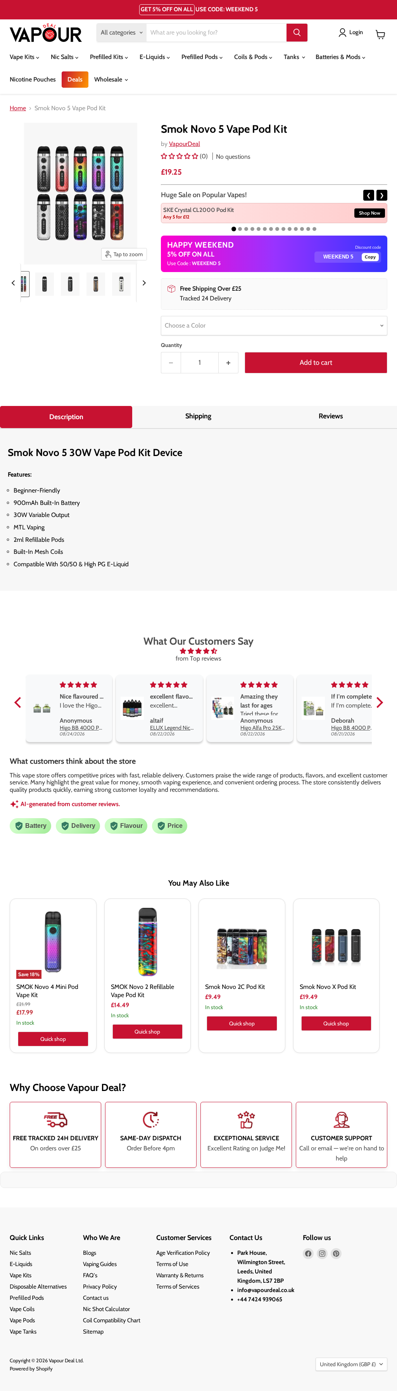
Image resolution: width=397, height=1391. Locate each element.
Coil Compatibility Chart (111, 1320)
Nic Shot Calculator (106, 1309)
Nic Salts (63, 57)
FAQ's (90, 1275)
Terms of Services (177, 1286)
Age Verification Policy (183, 1252)
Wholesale (109, 79)
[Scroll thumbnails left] (14, 283)
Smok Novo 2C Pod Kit (235, 986)
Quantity (171, 345)
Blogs (89, 1252)
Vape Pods (22, 1320)
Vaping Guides (100, 1264)
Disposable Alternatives (38, 1286)
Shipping (198, 416)
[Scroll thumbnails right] (142, 283)
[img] (199, 651)
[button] (180, 156)
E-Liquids (153, 57)
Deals (75, 79)
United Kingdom (348, 1364)
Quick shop (53, 1038)
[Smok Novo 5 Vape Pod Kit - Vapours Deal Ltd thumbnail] (45, 284)
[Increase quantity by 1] (228, 362)
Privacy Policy (100, 1286)
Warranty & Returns (180, 1275)
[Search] (297, 33)
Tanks (292, 57)
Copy (370, 257)
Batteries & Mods (339, 57)
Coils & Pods (251, 57)
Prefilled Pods (200, 57)
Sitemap (93, 1331)
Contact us (96, 1297)
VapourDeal (184, 143)
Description (66, 417)
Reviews (331, 416)
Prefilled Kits (107, 57)
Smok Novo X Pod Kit (328, 986)
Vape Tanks (23, 1331)
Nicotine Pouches (33, 79)
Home (18, 108)
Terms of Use (172, 1264)
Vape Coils (22, 1309)
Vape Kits (23, 57)
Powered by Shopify (31, 1368)
